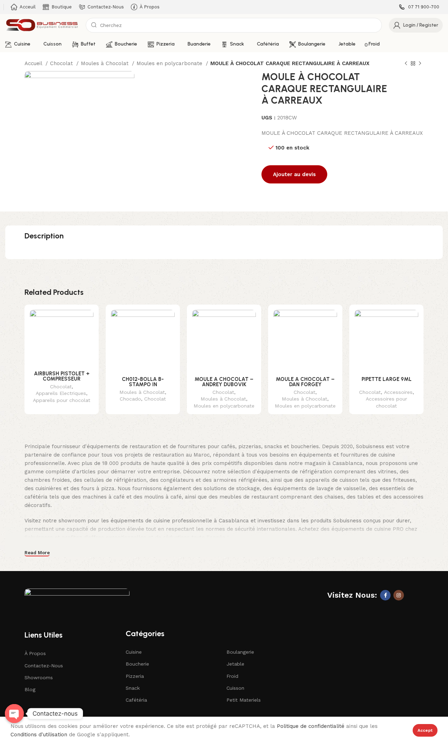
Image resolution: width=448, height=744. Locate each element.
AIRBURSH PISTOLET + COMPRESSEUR (62, 376)
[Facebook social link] (385, 595)
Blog (29, 689)
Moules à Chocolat (105, 63)
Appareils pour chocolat (61, 400)
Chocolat (62, 63)
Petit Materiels (243, 700)
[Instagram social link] (398, 595)
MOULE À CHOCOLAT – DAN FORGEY (305, 382)
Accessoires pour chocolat (386, 402)
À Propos (35, 653)
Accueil (34, 63)
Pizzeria (135, 676)
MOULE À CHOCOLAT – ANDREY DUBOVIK (224, 382)
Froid (232, 676)
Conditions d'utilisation (38, 734)
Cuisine (134, 652)
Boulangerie (240, 652)
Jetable (235, 664)
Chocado (130, 399)
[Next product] (420, 63)
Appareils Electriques (61, 393)
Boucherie (137, 664)
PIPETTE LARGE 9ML (387, 379)
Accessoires (398, 392)
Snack (133, 688)
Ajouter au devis (294, 174)
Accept (425, 730)
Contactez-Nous (43, 665)
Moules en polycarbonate (170, 63)
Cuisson (235, 688)
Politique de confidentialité (310, 726)
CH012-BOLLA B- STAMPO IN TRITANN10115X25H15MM (143, 384)
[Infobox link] (419, 7)
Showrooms (38, 677)
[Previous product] (406, 63)
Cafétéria (136, 700)
